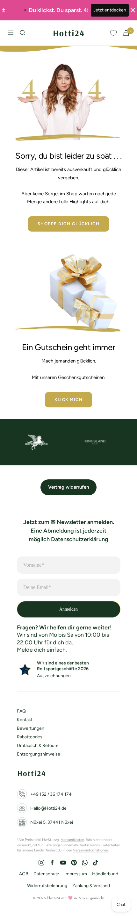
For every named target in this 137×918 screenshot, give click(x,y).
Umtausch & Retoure (38, 745)
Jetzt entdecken (109, 10)
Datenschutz (46, 874)
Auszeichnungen (54, 675)
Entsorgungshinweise (38, 754)
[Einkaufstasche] (126, 33)
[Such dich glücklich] (22, 33)
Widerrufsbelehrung (47, 885)
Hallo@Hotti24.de (48, 808)
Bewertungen (30, 728)
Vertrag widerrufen (68, 487)
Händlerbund (105, 874)
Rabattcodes (29, 737)
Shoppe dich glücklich (69, 223)
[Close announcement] (133, 10)
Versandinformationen (90, 850)
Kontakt (24, 719)
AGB (23, 874)
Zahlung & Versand (91, 885)
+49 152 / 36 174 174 (51, 794)
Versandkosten (72, 840)
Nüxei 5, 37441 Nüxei (51, 822)
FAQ (21, 711)
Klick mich (68, 399)
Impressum (75, 874)
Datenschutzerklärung (79, 539)
